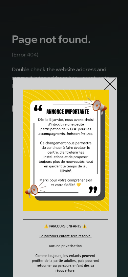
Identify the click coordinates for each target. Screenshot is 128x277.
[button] (110, 84)
